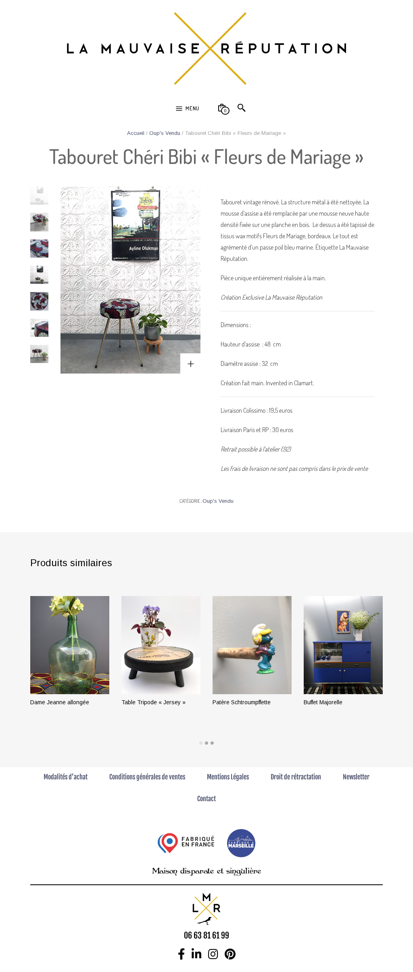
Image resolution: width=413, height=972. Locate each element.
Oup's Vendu (164, 133)
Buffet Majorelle (323, 702)
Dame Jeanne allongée (59, 702)
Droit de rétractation (296, 777)
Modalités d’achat (66, 777)
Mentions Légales (228, 777)
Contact (206, 799)
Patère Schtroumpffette (242, 702)
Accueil (135, 133)
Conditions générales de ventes (147, 777)
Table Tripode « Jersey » (153, 702)
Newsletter (356, 777)
